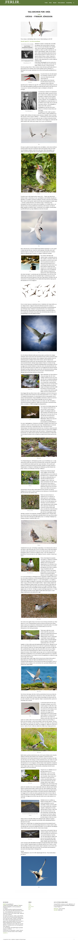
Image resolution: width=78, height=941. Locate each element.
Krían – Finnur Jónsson (39, 16)
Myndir (29, 907)
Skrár (39, 14)
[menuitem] (46, 2)
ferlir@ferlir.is (5, 932)
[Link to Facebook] (74, 939)
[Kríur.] (39, 29)
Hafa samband (31, 906)
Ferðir (29, 903)
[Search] (74, 2)
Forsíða (29, 905)
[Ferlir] (12, 2)
